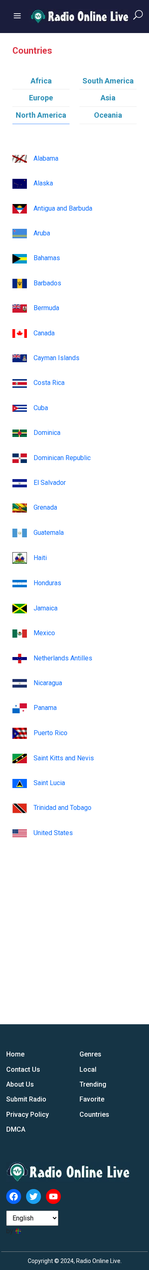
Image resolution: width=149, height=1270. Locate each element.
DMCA (15, 1129)
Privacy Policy (27, 1114)
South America (108, 80)
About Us (20, 1084)
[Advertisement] (74, 912)
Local (87, 1069)
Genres (90, 1054)
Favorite (91, 1099)
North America (41, 115)
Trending (92, 1084)
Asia (108, 97)
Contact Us (23, 1069)
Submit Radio (26, 1099)
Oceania (108, 115)
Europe (41, 97)
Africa (41, 80)
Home (15, 1054)
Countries (94, 1114)
